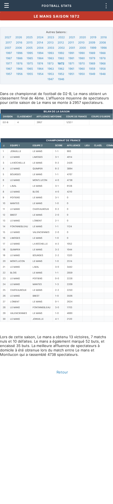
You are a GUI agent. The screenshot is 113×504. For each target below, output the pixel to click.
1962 (61, 68)
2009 (92, 42)
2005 (29, 47)
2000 (82, 47)
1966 (19, 68)
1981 (71, 58)
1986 (19, 58)
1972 (61, 63)
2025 (29, 37)
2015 (29, 42)
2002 (61, 47)
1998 (103, 47)
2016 (19, 42)
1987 (9, 58)
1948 (102, 73)
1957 (9, 73)
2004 (40, 47)
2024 (40, 37)
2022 (61, 37)
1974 (40, 63)
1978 (102, 58)
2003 (50, 47)
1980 (81, 58)
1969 (92, 63)
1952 (61, 73)
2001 (72, 47)
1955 (30, 73)
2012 (61, 42)
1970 (81, 63)
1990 (81, 53)
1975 (30, 63)
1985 (30, 58)
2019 (93, 37)
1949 (92, 73)
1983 (50, 58)
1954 (40, 73)
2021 (72, 37)
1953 (50, 73)
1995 (30, 53)
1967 (9, 68)
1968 (102, 63)
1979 (92, 58)
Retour (62, 372)
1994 (40, 53)
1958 (102, 68)
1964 (40, 68)
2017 (8, 42)
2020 (82, 37)
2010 (81, 42)
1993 (50, 53)
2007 (8, 47)
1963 (50, 68)
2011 (71, 42)
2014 (40, 42)
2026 (18, 37)
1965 (30, 68)
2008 (102, 42)
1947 (50, 79)
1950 (81, 73)
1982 (61, 58)
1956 (19, 73)
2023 (50, 37)
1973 (50, 63)
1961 (71, 68)
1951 (71, 73)
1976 (19, 63)
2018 (103, 37)
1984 (40, 58)
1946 (61, 79)
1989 (92, 53)
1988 (102, 53)
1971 (71, 63)
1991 (71, 53)
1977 (9, 63)
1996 (19, 53)
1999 (93, 47)
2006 (18, 47)
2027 (8, 37)
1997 (9, 53)
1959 (92, 68)
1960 (81, 68)
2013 (50, 42)
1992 (61, 53)
